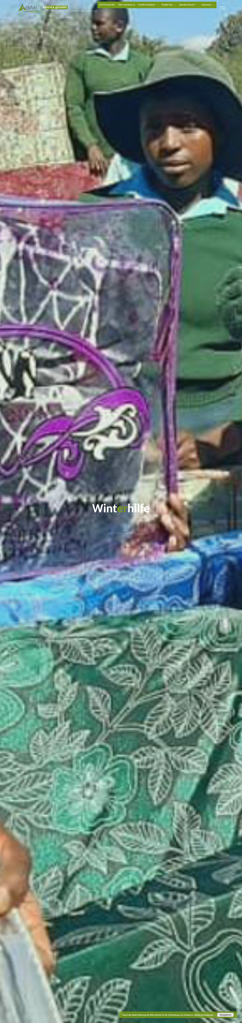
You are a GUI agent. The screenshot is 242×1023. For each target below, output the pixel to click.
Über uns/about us (126, 5)
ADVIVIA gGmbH (107, 5)
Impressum (206, 5)
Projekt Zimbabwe (146, 5)
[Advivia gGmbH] (28, 8)
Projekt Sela (167, 5)
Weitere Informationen (203, 1015)
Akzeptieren (225, 1014)
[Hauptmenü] (223, 8)
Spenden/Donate (187, 5)
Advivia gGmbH (54, 7)
